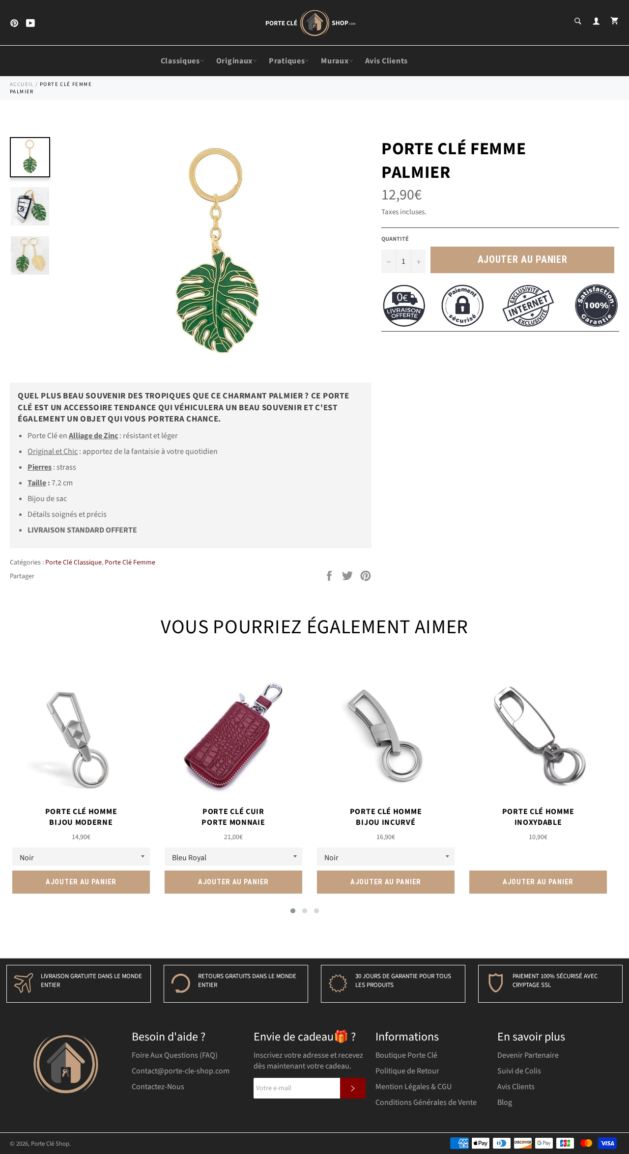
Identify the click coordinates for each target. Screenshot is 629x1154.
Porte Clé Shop (50, 1143)
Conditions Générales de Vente (426, 1102)
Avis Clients (386, 61)
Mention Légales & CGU (413, 1086)
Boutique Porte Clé (406, 1055)
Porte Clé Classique (73, 562)
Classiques (180, 61)
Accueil (22, 84)
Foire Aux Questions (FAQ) (175, 1055)
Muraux (334, 61)
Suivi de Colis (519, 1071)
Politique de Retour (407, 1071)
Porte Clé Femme (130, 562)
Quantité (395, 239)
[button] (293, 911)
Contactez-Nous (158, 1086)
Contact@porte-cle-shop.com (180, 1071)
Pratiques (287, 61)
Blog (504, 1102)
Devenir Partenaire (528, 1055)
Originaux (234, 61)
